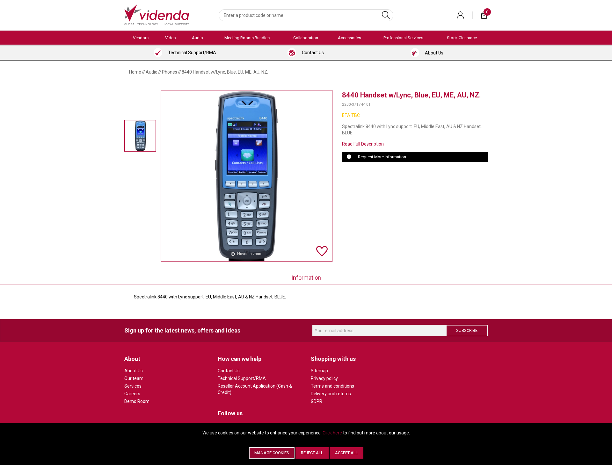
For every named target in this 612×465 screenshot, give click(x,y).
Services (133, 386)
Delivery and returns (331, 393)
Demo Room (136, 401)
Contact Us (229, 370)
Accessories (349, 37)
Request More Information (382, 156)
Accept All (346, 452)
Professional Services (403, 37)
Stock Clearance (462, 37)
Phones (169, 72)
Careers (132, 393)
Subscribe (466, 330)
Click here (332, 432)
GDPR (316, 401)
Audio (197, 37)
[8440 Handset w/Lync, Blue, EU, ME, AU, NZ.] (140, 135)
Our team (133, 378)
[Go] (386, 15)
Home (135, 72)
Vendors (141, 37)
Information (306, 277)
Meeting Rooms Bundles (247, 37)
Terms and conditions (332, 386)
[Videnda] (156, 14)
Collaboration (305, 37)
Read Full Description (363, 144)
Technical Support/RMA (242, 378)
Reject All (312, 452)
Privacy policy (324, 378)
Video (170, 37)
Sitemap (319, 370)
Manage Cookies (271, 452)
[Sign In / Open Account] (460, 15)
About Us (133, 370)
